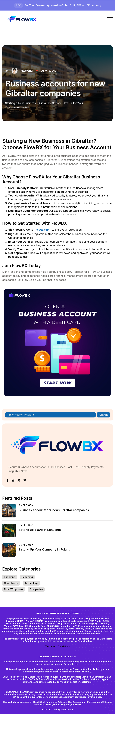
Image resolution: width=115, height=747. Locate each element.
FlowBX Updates (13, 589)
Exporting (9, 576)
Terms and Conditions (57, 646)
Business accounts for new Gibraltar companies (54, 510)
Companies (36, 589)
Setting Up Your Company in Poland (44, 549)
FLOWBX (27, 70)
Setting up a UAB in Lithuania (40, 530)
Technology (31, 583)
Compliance (11, 583)
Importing (27, 576)
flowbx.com (42, 229)
